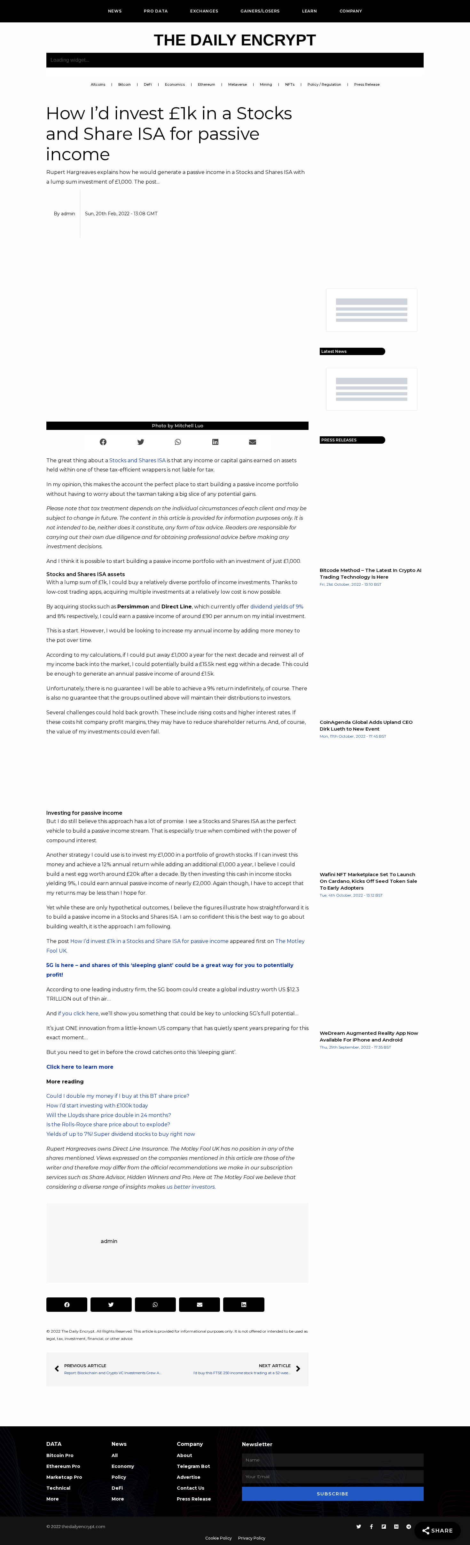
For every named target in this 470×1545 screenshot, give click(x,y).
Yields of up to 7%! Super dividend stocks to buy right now (120, 1134)
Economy (123, 1466)
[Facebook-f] (371, 1526)
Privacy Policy (251, 1538)
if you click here (78, 1013)
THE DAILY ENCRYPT (235, 40)
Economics (175, 84)
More (52, 1499)
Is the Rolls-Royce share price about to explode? (108, 1124)
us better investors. (191, 1187)
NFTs (289, 84)
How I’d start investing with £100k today (97, 1106)
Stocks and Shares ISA (137, 460)
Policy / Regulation (324, 84)
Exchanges (204, 11)
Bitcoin (124, 84)
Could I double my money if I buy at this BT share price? (117, 1096)
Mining (266, 84)
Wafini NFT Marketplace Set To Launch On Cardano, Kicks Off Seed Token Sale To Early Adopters (368, 881)
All (115, 1455)
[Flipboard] (383, 1526)
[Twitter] (358, 1526)
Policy (119, 1477)
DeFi (148, 84)
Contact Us (190, 1488)
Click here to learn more (80, 1067)
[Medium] (396, 1526)
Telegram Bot (193, 1466)
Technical (58, 1488)
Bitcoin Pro (60, 1455)
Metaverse (237, 84)
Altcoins (98, 84)
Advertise (188, 1477)
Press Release (367, 84)
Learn (309, 11)
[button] (103, 442)
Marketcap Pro (64, 1477)
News (115, 11)
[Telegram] (408, 1526)
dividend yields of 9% (276, 607)
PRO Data (156, 11)
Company (351, 11)
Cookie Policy (218, 1538)
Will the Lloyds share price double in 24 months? (108, 1115)
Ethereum (206, 84)
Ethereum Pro (63, 1466)
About (184, 1455)
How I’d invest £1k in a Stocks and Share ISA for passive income (149, 941)
